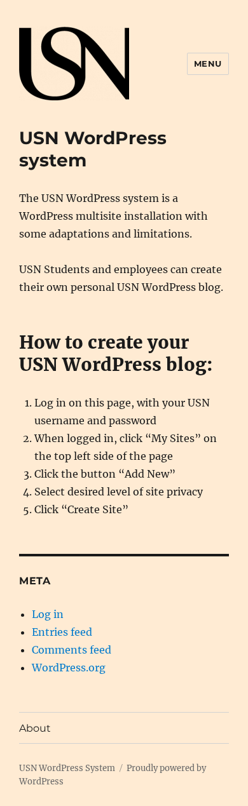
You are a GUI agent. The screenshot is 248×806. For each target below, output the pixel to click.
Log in (48, 614)
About (35, 728)
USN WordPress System (67, 768)
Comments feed (71, 649)
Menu (208, 63)
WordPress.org (69, 667)
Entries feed (62, 632)
